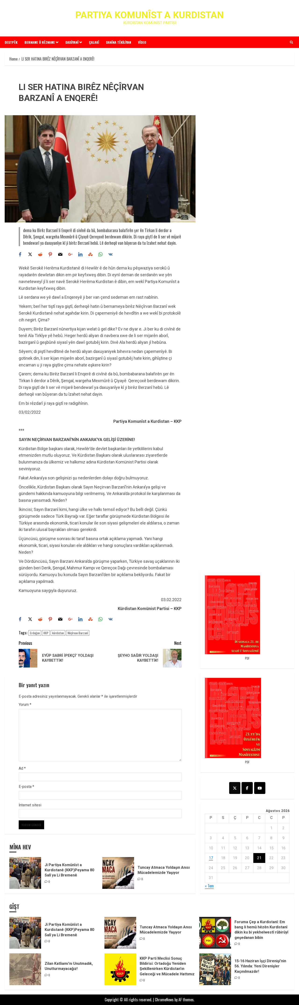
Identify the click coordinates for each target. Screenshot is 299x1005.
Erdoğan (35, 632)
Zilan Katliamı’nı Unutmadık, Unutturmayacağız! (69, 966)
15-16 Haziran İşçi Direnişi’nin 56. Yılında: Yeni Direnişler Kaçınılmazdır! (260, 966)
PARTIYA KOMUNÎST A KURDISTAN (149, 15)
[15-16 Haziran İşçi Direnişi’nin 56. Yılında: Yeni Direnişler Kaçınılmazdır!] (215, 969)
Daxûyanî (71, 42)
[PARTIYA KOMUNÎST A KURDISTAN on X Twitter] (234, 788)
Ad (22, 768)
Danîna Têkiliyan (118, 42)
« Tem (209, 886)
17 (211, 858)
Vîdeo (142, 42)
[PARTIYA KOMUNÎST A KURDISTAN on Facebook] (247, 788)
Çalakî (94, 42)
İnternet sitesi (30, 805)
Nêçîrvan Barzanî (78, 632)
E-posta (26, 786)
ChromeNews (164, 999)
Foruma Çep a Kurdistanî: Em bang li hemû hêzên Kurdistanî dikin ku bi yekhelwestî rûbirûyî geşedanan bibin (261, 930)
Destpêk (11, 42)
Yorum (25, 704)
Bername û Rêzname (40, 42)
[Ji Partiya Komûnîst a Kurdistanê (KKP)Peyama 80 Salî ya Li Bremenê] (25, 873)
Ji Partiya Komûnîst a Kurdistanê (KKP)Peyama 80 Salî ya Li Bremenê (69, 870)
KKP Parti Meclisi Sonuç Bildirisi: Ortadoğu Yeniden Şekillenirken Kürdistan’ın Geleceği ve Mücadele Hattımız (167, 966)
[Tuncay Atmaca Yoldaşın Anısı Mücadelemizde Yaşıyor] (118, 873)
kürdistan (58, 632)
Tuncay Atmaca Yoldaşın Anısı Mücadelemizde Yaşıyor (166, 929)
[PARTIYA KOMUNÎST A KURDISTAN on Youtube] (259, 788)
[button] (291, 42)
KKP (45, 632)
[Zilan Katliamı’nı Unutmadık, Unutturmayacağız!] (25, 969)
